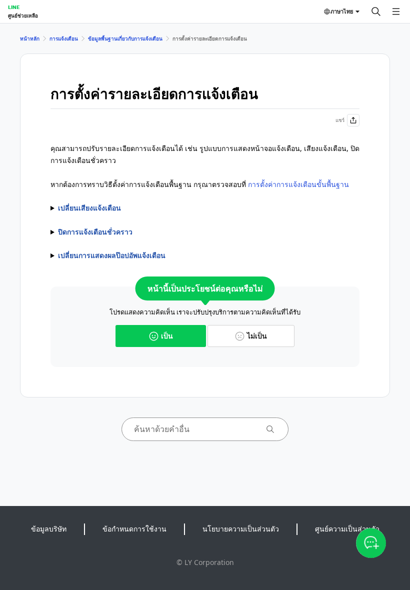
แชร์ (340, 120)
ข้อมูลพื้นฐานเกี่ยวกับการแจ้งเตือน (125, 38)
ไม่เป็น (257, 335)
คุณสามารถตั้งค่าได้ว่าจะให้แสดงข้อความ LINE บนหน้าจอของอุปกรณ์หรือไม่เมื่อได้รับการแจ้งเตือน (202, 256)
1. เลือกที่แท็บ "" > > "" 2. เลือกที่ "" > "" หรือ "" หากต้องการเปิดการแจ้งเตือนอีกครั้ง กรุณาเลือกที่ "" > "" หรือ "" (202, 232)
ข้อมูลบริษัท (48, 529)
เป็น (167, 335)
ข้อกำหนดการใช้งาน (134, 529)
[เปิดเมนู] (396, 12)
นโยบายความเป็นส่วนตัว (240, 529)
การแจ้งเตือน (64, 38)
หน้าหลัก (30, 38)
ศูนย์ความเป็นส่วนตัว (347, 529)
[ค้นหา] (376, 12)
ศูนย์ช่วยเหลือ (23, 15)
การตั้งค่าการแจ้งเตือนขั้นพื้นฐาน (298, 184)
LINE (14, 7)
